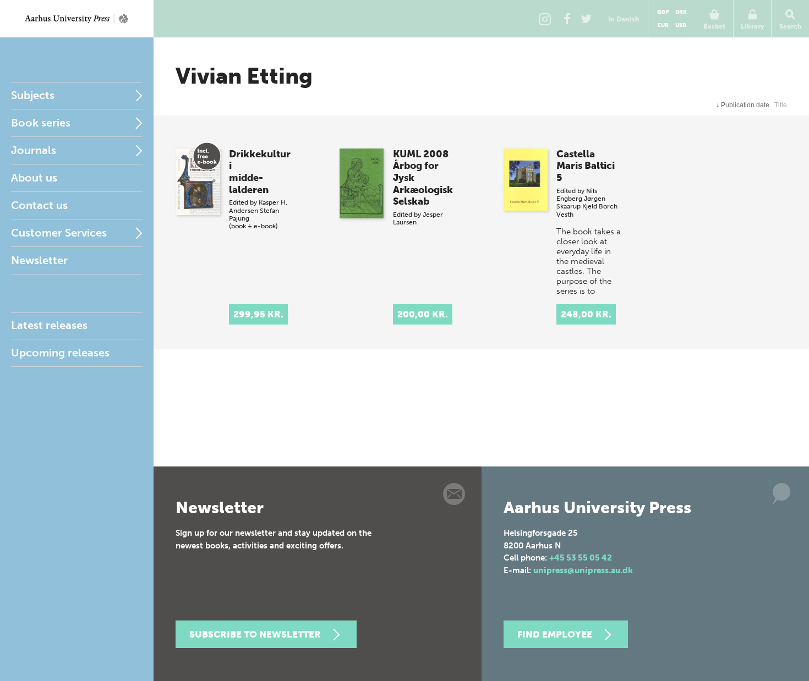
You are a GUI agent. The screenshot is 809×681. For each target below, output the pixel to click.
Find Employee (554, 634)
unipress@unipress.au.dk (583, 570)
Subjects (32, 95)
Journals (33, 150)
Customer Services (59, 232)
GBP (663, 12)
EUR (663, 25)
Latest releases (49, 325)
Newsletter (39, 260)
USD (680, 25)
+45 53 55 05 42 (580, 558)
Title (780, 105)
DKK (681, 12)
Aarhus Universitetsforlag (77, 18)
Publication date (742, 105)
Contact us (39, 205)
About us (34, 177)
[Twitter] (586, 18)
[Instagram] (545, 18)
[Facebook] (567, 18)
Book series (40, 122)
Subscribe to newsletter (255, 634)
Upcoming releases (60, 352)
